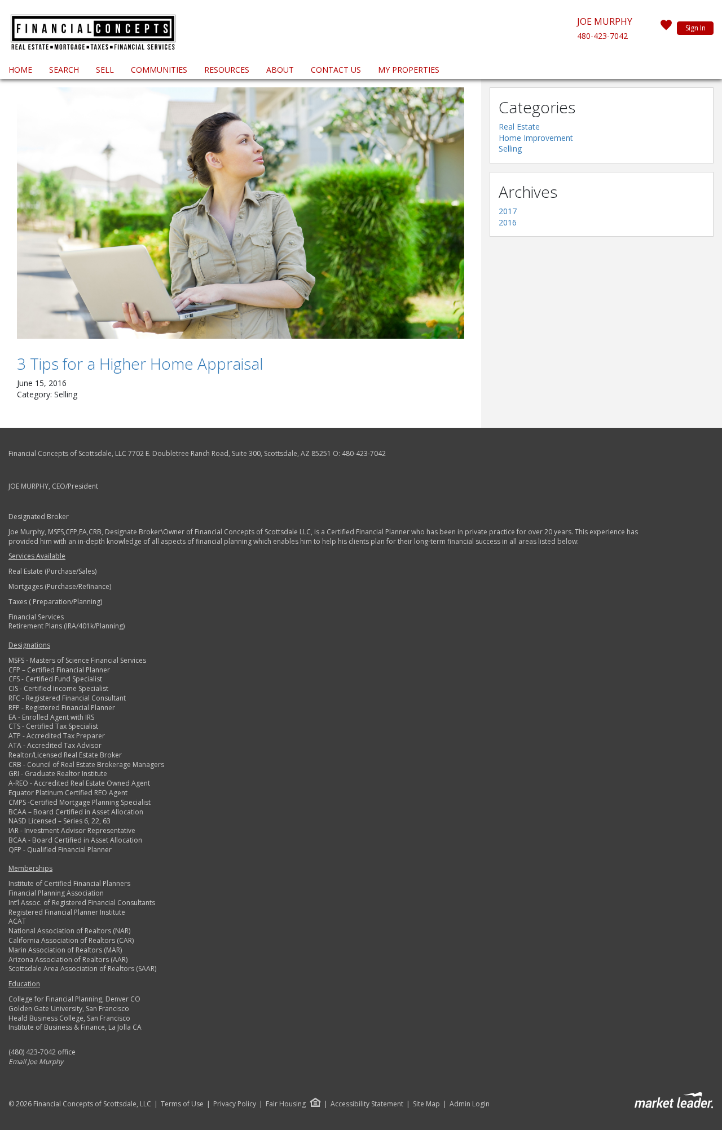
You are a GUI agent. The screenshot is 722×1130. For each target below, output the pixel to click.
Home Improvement (536, 137)
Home (20, 69)
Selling (510, 148)
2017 (508, 211)
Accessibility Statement (367, 1104)
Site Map (426, 1104)
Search (64, 69)
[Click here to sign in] (666, 28)
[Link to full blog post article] (240, 213)
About (280, 69)
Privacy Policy (234, 1104)
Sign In (695, 28)
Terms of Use (182, 1104)
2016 (508, 222)
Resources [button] (226, 69)
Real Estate (519, 126)
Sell (105, 69)
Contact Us (336, 69)
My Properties (408, 69)
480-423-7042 (602, 35)
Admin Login (470, 1104)
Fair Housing (286, 1104)
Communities (159, 69)
